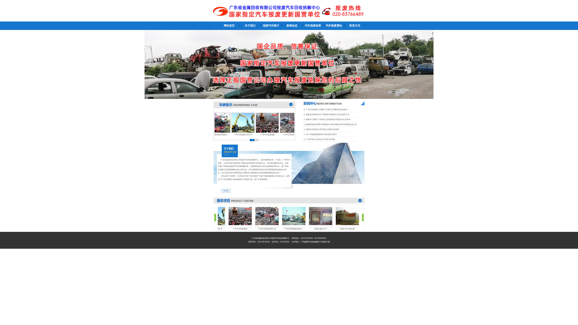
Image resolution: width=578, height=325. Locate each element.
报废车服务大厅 (297, 229)
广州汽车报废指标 (259, 135)
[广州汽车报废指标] (259, 132)
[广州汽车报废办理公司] (234, 132)
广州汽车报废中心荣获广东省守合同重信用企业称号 (327, 109)
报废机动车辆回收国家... (350, 229)
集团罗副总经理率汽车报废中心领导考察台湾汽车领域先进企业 (331, 124)
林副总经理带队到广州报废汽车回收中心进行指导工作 (327, 114)
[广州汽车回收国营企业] (283, 132)
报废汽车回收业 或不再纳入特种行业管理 (322, 129)
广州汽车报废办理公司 (235, 135)
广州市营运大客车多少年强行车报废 (320, 139)
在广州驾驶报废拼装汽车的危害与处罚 (321, 134)
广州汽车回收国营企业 (284, 135)
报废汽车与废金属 (323, 229)
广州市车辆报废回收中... (270, 229)
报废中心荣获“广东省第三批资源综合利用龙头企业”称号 (328, 119)
